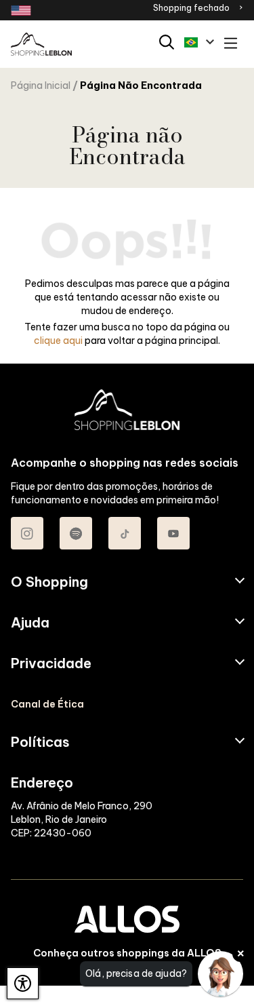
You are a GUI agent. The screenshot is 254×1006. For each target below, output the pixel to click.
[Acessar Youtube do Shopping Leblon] (173, 533)
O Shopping (49, 582)
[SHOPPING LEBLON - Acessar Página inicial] (41, 44)
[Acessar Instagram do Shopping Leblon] (27, 533)
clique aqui (58, 340)
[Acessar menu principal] (230, 44)
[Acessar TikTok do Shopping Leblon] (124, 533)
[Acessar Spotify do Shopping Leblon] (76, 533)
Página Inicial (40, 85)
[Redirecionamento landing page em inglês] (21, 10)
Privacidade (51, 663)
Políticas (40, 742)
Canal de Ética (47, 704)
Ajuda (30, 623)
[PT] (199, 42)
